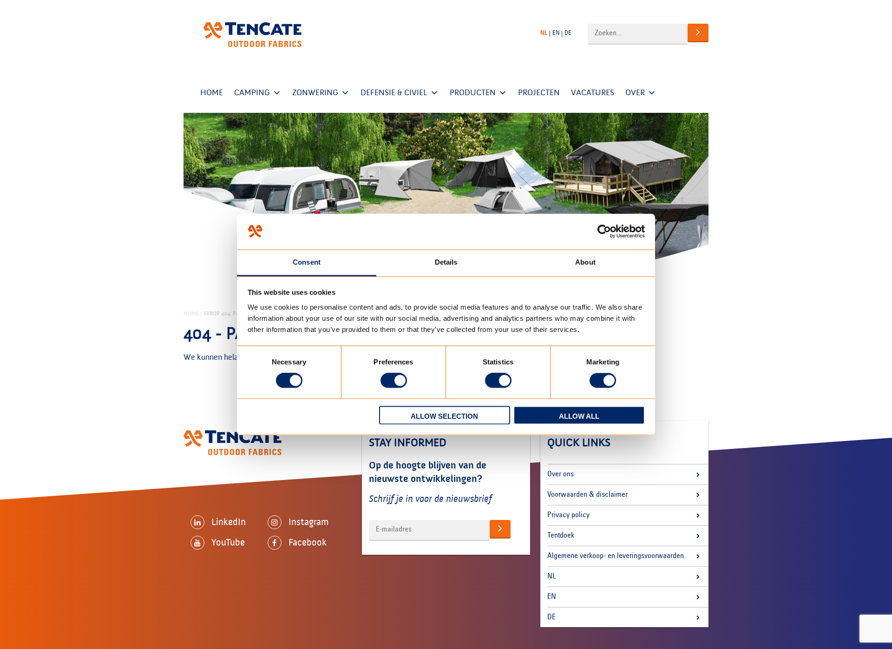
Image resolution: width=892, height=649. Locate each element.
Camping (252, 92)
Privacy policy (568, 515)
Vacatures (592, 92)
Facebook (308, 542)
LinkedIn (228, 521)
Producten (473, 92)
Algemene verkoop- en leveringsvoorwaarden (615, 556)
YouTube (228, 542)
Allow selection (444, 416)
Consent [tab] (307, 262)
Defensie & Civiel (394, 92)
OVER (635, 92)
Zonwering (315, 92)
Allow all (579, 416)
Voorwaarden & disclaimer (587, 495)
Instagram (309, 521)
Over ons (560, 474)
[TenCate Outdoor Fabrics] (252, 34)
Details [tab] (446, 262)
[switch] (393, 380)
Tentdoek (560, 535)
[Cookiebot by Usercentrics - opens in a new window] (604, 232)
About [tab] (585, 262)
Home (211, 92)
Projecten (539, 92)
